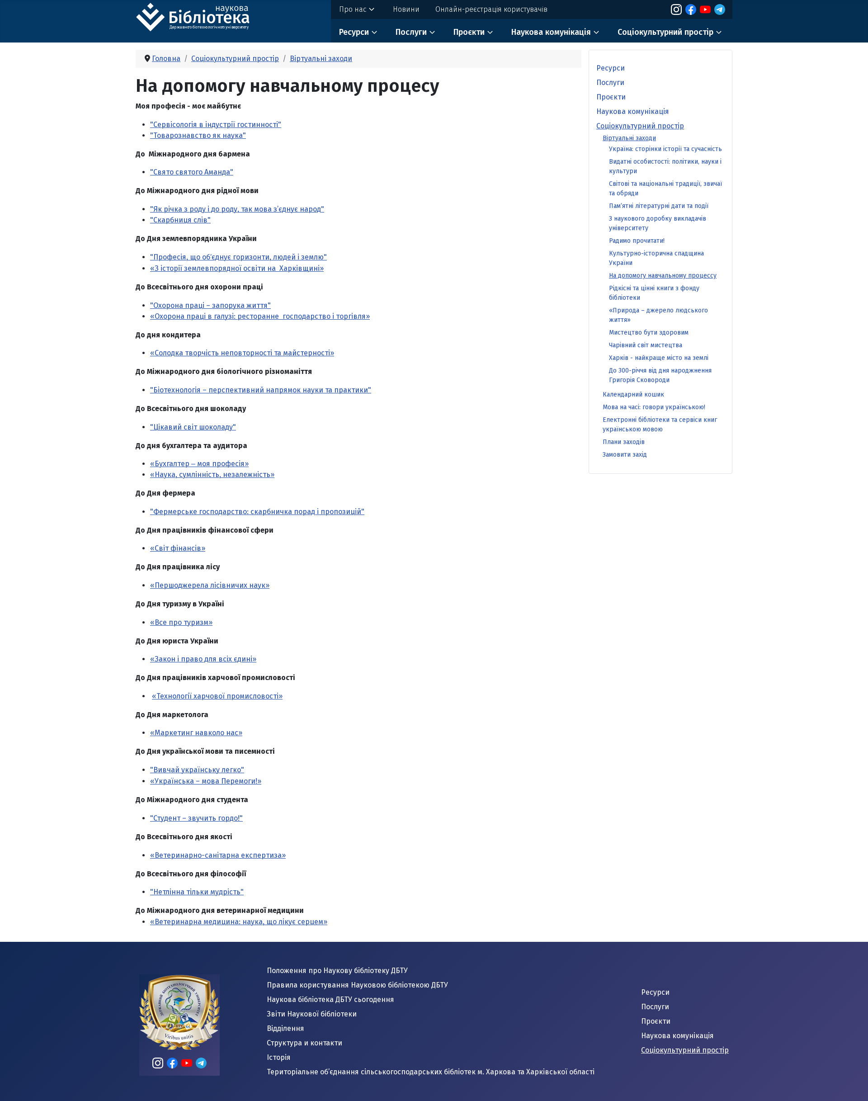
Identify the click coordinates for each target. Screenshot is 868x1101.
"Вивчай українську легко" (197, 770)
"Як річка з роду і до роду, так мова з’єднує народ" (237, 209)
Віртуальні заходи (629, 138)
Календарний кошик (633, 394)
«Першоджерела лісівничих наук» (209, 585)
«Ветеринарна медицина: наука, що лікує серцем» (238, 921)
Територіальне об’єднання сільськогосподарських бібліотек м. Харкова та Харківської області (430, 1072)
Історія (279, 1057)
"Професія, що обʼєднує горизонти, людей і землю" (238, 257)
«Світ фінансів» (177, 548)
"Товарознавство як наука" (198, 135)
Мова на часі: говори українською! (654, 407)
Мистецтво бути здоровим (649, 332)
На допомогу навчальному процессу (663, 275)
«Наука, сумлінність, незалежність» (212, 474)
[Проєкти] (490, 32)
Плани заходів (624, 442)
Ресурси (354, 32)
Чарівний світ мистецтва (645, 345)
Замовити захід (625, 454)
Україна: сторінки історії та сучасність (665, 149)
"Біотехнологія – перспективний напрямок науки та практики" (260, 390)
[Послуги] (432, 32)
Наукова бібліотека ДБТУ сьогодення (330, 999)
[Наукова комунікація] (596, 32)
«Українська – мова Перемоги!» (205, 781)
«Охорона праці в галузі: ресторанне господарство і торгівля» (260, 316)
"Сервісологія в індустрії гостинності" (215, 124)
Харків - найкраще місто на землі (658, 358)
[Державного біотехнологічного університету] (203, 15)
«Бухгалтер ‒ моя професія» (199, 463)
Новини (406, 9)
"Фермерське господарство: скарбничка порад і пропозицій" (257, 511)
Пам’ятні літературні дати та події (658, 206)
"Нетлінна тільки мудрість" (197, 892)
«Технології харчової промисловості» (217, 696)
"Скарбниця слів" (180, 220)
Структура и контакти (304, 1043)
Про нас (352, 9)
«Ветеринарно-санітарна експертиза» (218, 855)
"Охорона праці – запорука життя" (210, 305)
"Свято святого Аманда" (191, 172)
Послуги (411, 32)
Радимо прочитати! (637, 241)
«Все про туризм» (181, 622)
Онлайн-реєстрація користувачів (491, 9)
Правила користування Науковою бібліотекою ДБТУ (357, 985)
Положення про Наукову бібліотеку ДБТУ (337, 970)
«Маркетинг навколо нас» (196, 732)
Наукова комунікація (551, 32)
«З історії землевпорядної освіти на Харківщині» (237, 268)
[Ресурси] (374, 32)
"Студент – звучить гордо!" (196, 818)
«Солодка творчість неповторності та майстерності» (242, 353)
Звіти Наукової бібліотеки (312, 1014)
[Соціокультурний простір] (718, 32)
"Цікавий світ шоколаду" (193, 427)
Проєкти (469, 32)
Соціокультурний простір (665, 32)
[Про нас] (371, 9)
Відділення (285, 1028)
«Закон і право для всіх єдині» (203, 659)
